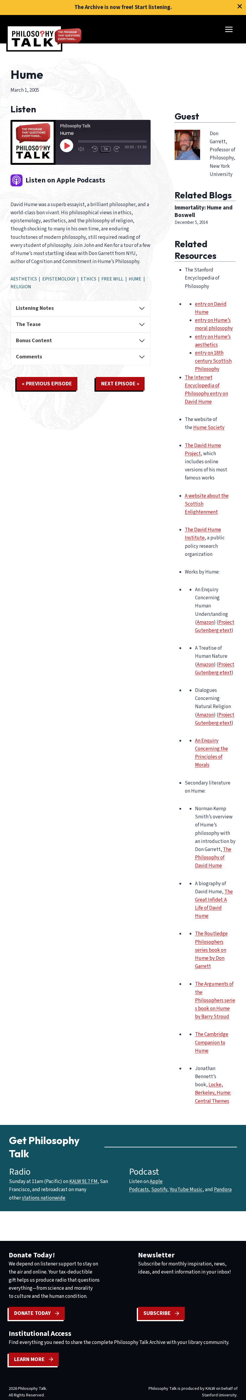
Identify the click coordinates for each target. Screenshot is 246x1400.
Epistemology (58, 279)
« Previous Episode (47, 383)
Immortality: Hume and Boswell (203, 211)
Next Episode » (120, 383)
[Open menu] (229, 29)
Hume (135, 279)
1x (106, 149)
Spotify (159, 1189)
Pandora (223, 1189)
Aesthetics (23, 279)
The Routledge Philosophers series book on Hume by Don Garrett (211, 950)
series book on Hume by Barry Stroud (215, 1008)
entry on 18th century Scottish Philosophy (213, 361)
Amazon (205, 622)
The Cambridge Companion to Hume (211, 1042)
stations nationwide (43, 1198)
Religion (20, 286)
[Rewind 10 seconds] (95, 148)
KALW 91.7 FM (83, 1181)
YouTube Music (186, 1189)
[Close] (239, 6)
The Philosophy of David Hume (213, 857)
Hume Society (208, 427)
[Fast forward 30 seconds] (119, 148)
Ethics (88, 279)
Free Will (112, 279)
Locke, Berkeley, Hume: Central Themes (213, 1093)
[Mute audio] (83, 148)
